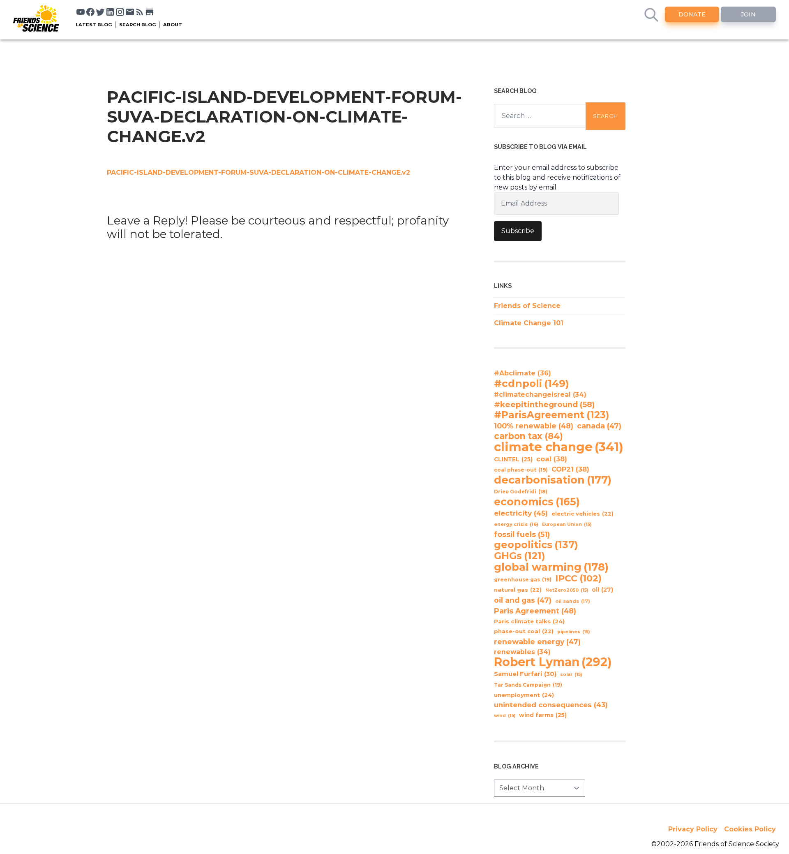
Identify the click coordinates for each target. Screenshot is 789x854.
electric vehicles (582, 514)
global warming (551, 567)
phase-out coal (524, 631)
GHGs (519, 556)
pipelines (573, 631)
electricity (521, 513)
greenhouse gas (522, 579)
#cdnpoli (531, 383)
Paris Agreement (535, 610)
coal (551, 459)
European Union (566, 524)
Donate (692, 14)
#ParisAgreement (551, 415)
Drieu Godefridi (520, 492)
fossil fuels (522, 534)
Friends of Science (527, 306)
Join (748, 14)
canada (599, 425)
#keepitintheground (544, 404)
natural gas (518, 590)
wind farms (543, 715)
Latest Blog (94, 25)
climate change (558, 447)
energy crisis (516, 524)
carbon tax (528, 436)
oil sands (572, 601)
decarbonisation (552, 480)
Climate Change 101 (528, 323)
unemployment (524, 695)
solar (571, 674)
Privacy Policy (692, 829)
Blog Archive (516, 766)
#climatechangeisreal (540, 394)
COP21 (570, 469)
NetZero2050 (566, 590)
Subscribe (517, 231)
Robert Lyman (553, 662)
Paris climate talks (529, 621)
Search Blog (137, 25)
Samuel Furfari (525, 674)
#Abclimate (522, 373)
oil (602, 589)
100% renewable (533, 425)
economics (537, 502)
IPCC (578, 578)
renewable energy (537, 641)
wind (504, 715)
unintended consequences (551, 705)
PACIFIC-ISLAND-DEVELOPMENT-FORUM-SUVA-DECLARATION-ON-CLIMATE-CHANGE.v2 (258, 172)
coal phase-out (521, 470)
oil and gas (522, 600)
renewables (522, 652)
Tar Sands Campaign (528, 685)
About (172, 25)
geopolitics (536, 545)
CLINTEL (513, 459)
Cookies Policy (750, 829)
